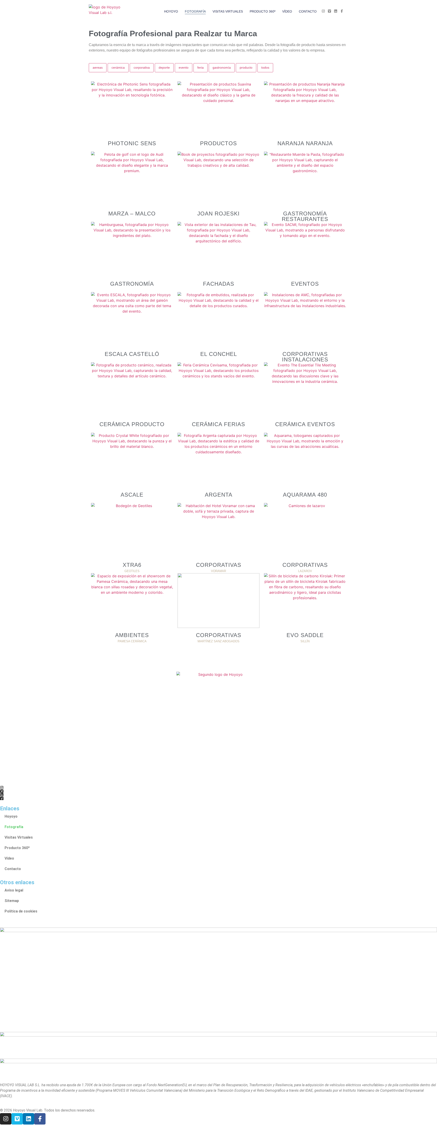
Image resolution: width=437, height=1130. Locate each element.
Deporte (164, 67)
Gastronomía (222, 67)
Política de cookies (21, 911)
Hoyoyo (171, 11)
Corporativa (142, 67)
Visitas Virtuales (228, 11)
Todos (265, 67)
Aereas (98, 67)
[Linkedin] (28, 1119)
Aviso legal (14, 890)
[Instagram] (5, 1119)
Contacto (308, 11)
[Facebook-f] (40, 1119)
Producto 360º (262, 11)
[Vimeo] (17, 1119)
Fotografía (195, 11)
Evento (183, 67)
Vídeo (287, 11)
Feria (200, 67)
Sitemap (12, 901)
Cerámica (118, 67)
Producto (246, 67)
